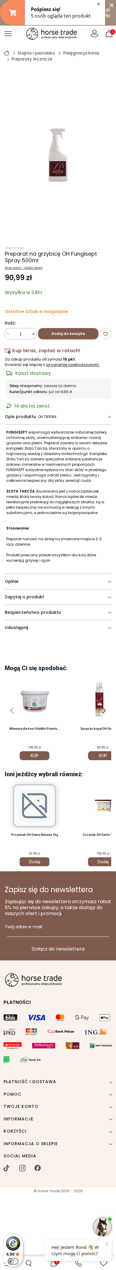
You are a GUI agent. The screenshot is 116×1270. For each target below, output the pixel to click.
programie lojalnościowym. (73, 364)
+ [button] (33, 334)
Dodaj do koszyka (68, 333)
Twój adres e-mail (23, 927)
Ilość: (10, 323)
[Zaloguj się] (94, 33)
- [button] (8, 334)
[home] (7, 53)
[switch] (13, 1261)
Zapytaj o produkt (24, 597)
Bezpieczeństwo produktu (33, 612)
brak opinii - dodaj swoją (24, 268)
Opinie (11, 581)
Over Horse (14, 247)
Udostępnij (16, 628)
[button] (28, 1263)
